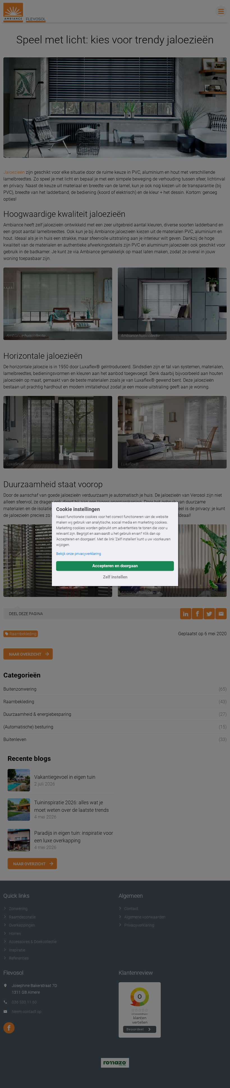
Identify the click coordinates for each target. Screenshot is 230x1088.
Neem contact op (27, 1011)
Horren (15, 933)
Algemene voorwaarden (144, 917)
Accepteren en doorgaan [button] (115, 565)
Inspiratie (17, 950)
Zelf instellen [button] (115, 577)
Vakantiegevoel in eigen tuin (64, 777)
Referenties (19, 958)
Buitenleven (14, 739)
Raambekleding (23, 634)
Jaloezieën (14, 172)
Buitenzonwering (19, 689)
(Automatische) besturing (28, 727)
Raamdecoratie (22, 917)
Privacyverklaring (139, 925)
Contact (131, 908)
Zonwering (18, 908)
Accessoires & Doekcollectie (33, 941)
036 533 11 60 (24, 1002)
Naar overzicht (25, 654)
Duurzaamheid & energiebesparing (37, 714)
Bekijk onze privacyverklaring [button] (78, 554)
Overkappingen (22, 925)
